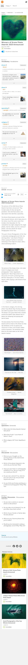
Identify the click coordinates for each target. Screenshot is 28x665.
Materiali (15, 5)
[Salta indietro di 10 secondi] (18, 194)
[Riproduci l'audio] (6, 65)
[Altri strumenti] (25, 194)
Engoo (3, 12)
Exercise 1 (4, 59)
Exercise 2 (4, 188)
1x (21, 194)
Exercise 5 (4, 495)
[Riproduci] (2, 194)
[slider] (2, 197)
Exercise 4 (4, 451)
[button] (14, 83)
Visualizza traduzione (12, 51)
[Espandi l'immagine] (14, 27)
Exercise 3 (4, 424)
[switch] (3, 51)
